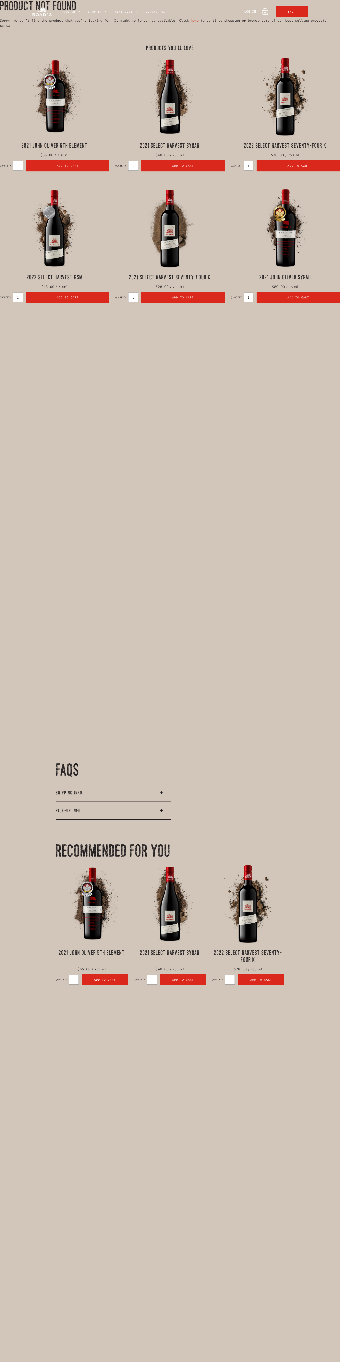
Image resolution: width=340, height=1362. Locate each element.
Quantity (5, 165)
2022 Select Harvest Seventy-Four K (285, 145)
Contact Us (155, 11)
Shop (292, 11)
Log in (250, 11)
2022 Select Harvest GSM (55, 277)
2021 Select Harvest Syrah (170, 145)
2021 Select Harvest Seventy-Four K (170, 277)
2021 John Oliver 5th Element (55, 145)
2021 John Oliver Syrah (285, 277)
